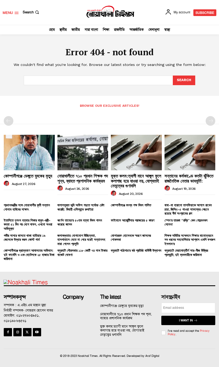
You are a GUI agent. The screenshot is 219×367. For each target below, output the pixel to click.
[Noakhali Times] (110, 11)
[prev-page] (8, 121)
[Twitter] (27, 332)
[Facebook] (8, 332)
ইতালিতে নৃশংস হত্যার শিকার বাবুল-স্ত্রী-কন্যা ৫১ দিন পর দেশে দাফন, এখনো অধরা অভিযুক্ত (28, 224)
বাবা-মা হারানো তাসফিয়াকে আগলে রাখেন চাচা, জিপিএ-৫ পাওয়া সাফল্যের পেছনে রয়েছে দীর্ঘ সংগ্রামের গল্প (188, 209)
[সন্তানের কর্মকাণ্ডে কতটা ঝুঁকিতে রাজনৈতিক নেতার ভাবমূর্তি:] (190, 152)
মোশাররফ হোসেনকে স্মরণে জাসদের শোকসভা (131, 238)
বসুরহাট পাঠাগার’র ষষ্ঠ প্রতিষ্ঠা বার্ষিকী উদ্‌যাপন (136, 250)
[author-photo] (7, 184)
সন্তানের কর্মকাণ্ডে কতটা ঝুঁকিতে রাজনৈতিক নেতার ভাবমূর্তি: (189, 178)
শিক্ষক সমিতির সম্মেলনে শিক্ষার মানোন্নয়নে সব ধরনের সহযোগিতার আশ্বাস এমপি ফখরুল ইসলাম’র (190, 240)
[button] (31, 12)
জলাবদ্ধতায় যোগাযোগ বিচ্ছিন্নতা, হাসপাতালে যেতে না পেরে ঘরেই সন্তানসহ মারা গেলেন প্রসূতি (81, 240)
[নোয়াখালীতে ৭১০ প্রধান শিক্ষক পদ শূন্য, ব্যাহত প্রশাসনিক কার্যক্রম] (82, 152)
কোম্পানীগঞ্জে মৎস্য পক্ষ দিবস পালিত (131, 205)
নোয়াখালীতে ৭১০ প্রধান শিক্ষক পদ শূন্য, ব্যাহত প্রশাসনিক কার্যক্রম (82, 178)
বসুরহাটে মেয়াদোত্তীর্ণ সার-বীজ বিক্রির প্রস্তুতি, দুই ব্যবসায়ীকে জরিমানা (186, 252)
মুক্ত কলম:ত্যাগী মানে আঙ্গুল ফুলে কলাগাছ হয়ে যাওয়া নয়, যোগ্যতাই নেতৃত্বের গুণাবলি (136, 181)
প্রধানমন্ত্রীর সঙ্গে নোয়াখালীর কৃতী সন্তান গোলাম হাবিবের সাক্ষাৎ (27, 207)
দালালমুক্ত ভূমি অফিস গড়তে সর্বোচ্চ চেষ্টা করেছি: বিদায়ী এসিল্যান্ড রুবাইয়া (80, 207)
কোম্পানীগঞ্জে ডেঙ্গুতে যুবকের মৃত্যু (28, 176)
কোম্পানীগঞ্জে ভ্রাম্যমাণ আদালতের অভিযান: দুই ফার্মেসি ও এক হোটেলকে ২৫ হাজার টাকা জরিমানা (29, 254)
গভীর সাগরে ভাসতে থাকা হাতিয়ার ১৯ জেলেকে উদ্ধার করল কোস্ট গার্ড (24, 238)
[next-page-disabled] (210, 121)
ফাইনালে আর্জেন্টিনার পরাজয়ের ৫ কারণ (132, 220)
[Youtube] (37, 332)
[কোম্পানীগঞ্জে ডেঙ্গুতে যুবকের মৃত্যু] (29, 152)
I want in (186, 320)
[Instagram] (17, 332)
